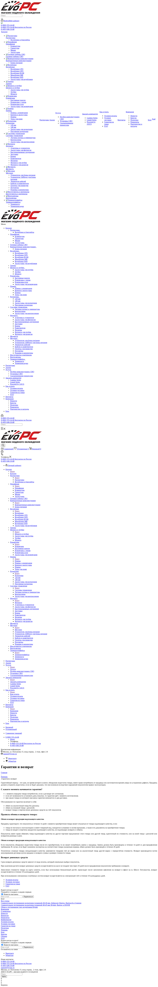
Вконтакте (12, 758)
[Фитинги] (22, 144)
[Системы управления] (22, 134)
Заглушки (18, 324)
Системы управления (19, 307)
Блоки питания (21, 249)
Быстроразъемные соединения (27, 322)
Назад (12, 471)
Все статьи (5, 901)
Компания (10, 399)
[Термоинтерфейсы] (22, 200)
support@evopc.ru (10, 754)
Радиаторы (15, 297)
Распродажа (15, 230)
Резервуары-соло (21, 282)
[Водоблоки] (22, 65)
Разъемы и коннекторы (24, 353)
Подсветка (19, 351)
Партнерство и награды (19, 409)
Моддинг (14, 338)
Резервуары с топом (22, 280)
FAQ (12, 395)
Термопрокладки (21, 363)
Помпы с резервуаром (23, 288)
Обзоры (4, 936)
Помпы (13, 286)
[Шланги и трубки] (22, 86)
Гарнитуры (19, 238)
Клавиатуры (20, 236)
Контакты (9, 397)
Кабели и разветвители (24, 347)
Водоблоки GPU (21, 255)
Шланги (18, 274)
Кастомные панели (22, 278)
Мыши (17, 241)
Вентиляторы (15, 357)
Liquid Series (15, 382)
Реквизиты (14, 407)
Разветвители (20, 328)
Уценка (13, 266)
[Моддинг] (22, 171)
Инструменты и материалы (21, 355)
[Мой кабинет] (2, 416)
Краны (17, 326)
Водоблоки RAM (21, 257)
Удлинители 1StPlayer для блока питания (31, 343)
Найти (4, 976)
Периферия (15, 234)
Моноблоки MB (21, 259)
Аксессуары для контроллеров (27, 313)
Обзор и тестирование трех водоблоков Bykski (19, 907)
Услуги (8, 370)
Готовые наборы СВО (19, 245)
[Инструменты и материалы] (22, 192)
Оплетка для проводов (24, 349)
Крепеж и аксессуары (23, 290)
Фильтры (18, 330)
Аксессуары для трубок (24, 270)
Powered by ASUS (17, 384)
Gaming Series (15, 380)
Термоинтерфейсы (18, 359)
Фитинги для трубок (23, 332)
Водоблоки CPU (21, 253)
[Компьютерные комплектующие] (22, 59)
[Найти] (2, 18)
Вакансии (5, 915)
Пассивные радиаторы (24, 305)
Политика (14, 405)
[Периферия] (22, 42)
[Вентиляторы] (22, 196)
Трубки (18, 272)
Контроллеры (20, 311)
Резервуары (15, 276)
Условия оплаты (16, 388)
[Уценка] (22, 81)
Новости (13, 401)
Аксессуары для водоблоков (26, 263)
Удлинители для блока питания (27, 340)
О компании (6, 911)
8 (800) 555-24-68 (7, 25)
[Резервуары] (22, 96)
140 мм (17, 301)
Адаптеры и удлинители (24, 318)
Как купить (10, 386)
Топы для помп (21, 295)
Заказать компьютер (13, 378)
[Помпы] (22, 109)
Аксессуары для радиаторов (26, 303)
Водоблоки (15, 251)
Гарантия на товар (17, 392)
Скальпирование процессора (21, 376)
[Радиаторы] (22, 121)
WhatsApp (12, 761)
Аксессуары (19, 243)
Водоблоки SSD (21, 261)
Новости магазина (10, 894)
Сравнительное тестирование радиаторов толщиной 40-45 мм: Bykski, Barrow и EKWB (35, 905)
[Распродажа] (22, 36)
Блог (7, 411)
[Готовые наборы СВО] (22, 54)
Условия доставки (17, 390)
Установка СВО (16, 374)
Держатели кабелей (22, 345)
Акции (8, 368)
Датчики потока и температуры (27, 309)
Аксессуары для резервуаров (26, 284)
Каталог (9, 228)
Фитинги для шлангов (24, 334)
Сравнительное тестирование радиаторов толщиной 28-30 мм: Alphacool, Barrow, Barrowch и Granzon (41, 903)
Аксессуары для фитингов (25, 320)
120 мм (17, 299)
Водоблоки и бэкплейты (24, 232)
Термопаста (19, 361)
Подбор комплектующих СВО (22, 372)
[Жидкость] (22, 167)
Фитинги (14, 315)
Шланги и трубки (17, 268)
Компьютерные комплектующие (23, 247)
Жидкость (14, 336)
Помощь (4, 930)
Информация (6, 920)
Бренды (13, 403)
